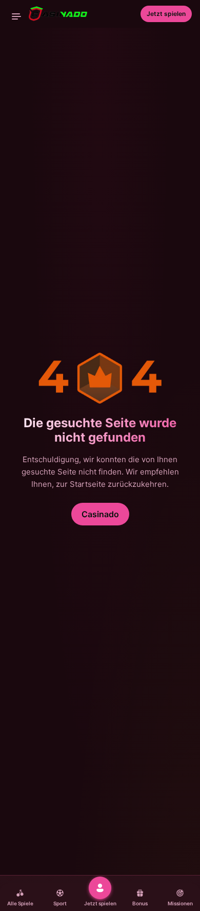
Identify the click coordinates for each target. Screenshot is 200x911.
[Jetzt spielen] (100, 888)
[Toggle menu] (16, 16)
